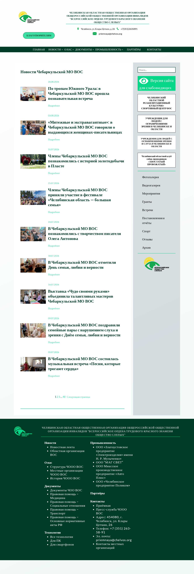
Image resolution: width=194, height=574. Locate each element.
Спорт (146, 231)
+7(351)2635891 (129, 28)
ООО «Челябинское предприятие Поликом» (113, 483)
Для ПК (55, 540)
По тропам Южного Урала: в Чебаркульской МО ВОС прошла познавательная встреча (78, 93)
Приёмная (103, 505)
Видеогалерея (151, 185)
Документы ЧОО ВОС (66, 490)
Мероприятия (151, 193)
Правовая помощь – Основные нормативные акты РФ (67, 521)
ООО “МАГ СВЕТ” (109, 462)
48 (64, 396)
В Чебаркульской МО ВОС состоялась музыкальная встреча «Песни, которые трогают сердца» (84, 363)
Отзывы (147, 239)
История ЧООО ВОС (65, 478)
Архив (146, 247)
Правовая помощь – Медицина (64, 496)
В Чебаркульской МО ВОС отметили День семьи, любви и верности (82, 265)
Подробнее (54, 105)
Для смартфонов (62, 544)
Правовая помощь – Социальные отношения (67, 503)
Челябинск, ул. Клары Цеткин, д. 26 (98, 28)
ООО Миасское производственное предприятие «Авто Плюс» (110, 471)
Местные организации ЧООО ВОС (66, 472)
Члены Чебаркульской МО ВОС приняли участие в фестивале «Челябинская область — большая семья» (79, 197)
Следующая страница (78, 396)
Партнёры (97, 493)
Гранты (147, 201)
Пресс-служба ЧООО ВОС (111, 511)
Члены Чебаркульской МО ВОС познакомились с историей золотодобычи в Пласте (86, 160)
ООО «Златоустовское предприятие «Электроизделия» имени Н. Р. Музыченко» (114, 452)
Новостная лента (62, 447)
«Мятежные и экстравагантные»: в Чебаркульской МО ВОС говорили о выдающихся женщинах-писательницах (85, 126)
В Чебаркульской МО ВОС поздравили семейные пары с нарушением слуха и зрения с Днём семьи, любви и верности (84, 329)
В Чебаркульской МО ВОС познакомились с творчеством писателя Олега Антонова (84, 233)
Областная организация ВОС (67, 453)
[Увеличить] (75, 31)
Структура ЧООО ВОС (66, 466)
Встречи (147, 210)
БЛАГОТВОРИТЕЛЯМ (39, 35)
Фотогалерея (150, 177)
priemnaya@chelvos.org (110, 33)
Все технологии (61, 537)
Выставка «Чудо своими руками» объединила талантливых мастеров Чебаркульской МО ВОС (80, 295)
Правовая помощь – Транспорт (64, 511)
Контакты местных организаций (110, 546)
